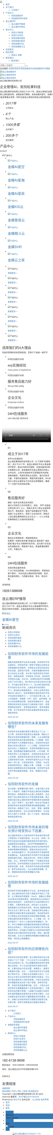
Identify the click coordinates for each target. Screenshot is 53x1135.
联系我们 (10, 57)
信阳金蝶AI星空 (18, 40)
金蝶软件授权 (14, 1024)
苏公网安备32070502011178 (28, 1133)
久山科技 (36, 1099)
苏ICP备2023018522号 (29, 1096)
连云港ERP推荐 (18, 24)
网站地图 (6, 1091)
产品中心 (10, 12)
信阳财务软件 (14, 68)
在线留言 (10, 49)
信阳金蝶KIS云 (17, 43)
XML (19, 1091)
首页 (8, 4)
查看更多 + (12, 272)
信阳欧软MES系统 (19, 18)
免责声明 (45, 1099)
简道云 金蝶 (16, 54)
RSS (14, 1091)
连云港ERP (11, 21)
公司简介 (15, 9)
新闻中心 (12, 1033)
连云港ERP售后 (18, 26)
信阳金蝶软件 (17, 15)
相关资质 (10, 52)
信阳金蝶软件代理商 (41, 68)
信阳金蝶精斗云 (18, 46)
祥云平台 (17, 1099)
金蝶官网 (6, 1088)
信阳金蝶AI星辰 (18, 38)
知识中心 (10, 29)
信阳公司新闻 (17, 32)
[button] (2, 624)
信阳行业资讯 (17, 35)
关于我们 (10, 7)
